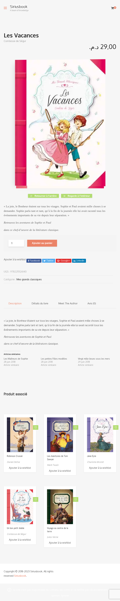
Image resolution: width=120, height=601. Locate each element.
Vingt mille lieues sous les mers (94, 358)
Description (15, 303)
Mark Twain (52, 465)
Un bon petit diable (15, 528)
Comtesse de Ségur (15, 41)
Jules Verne (52, 537)
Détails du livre (40, 303)
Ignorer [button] (65, 595)
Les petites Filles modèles (54, 358)
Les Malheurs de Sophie (16, 358)
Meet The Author (68, 303)
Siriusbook (18, 6)
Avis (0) (92, 303)
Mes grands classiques (29, 279)
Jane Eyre (91, 456)
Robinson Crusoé (14, 456)
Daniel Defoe (13, 462)
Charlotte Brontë (95, 462)
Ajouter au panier (42, 243)
